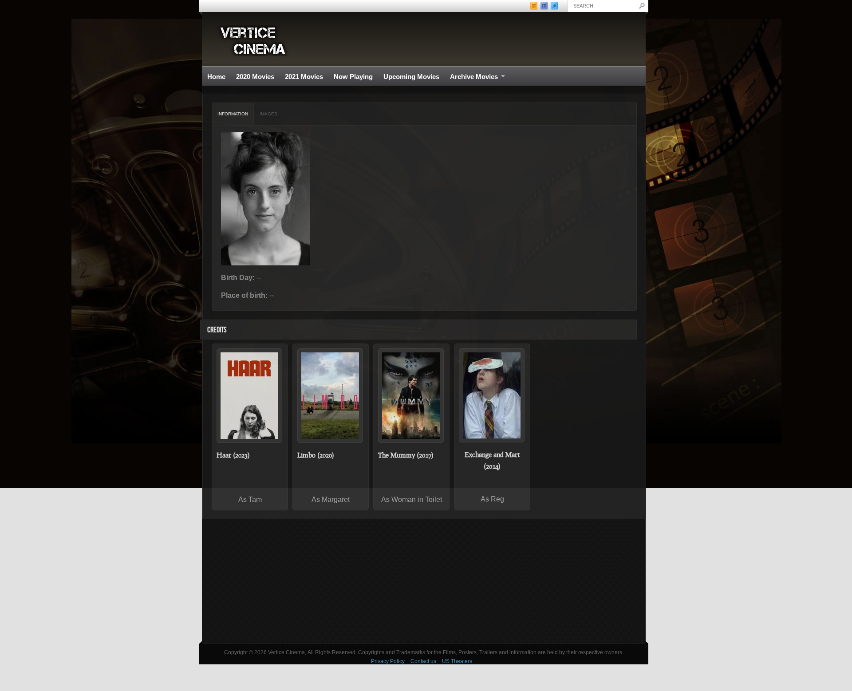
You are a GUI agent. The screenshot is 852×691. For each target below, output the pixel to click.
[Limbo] (330, 395)
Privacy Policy (388, 661)
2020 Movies (255, 76)
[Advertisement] (424, 581)
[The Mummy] (411, 395)
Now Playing (353, 76)
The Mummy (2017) (406, 455)
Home (216, 76)
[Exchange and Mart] (492, 395)
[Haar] (250, 395)
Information (232, 113)
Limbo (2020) (315, 455)
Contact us (423, 661)
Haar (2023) (233, 455)
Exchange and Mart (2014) (492, 460)
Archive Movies (471, 77)
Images (268, 113)
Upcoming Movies (411, 76)
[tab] (233, 114)
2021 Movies (304, 76)
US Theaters (457, 661)
